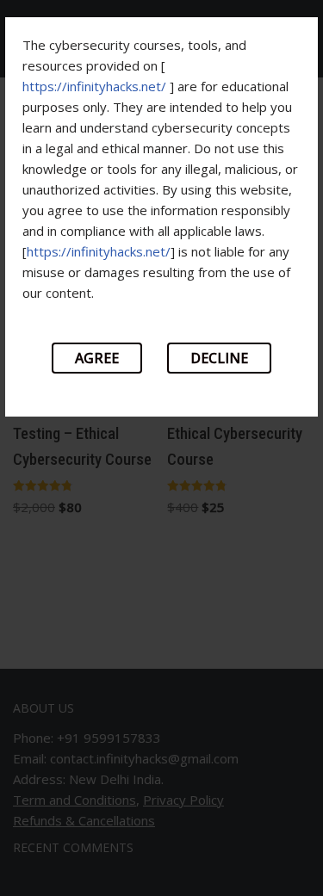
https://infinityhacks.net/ (94, 86)
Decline (219, 358)
